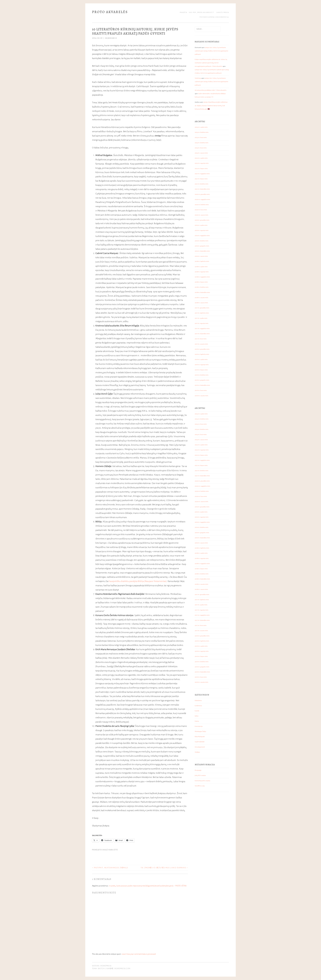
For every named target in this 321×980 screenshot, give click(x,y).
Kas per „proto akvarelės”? (201, 12)
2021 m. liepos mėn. (201, 179)
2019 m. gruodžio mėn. (202, 220)
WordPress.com (122, 968)
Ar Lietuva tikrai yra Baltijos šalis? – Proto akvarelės (210, 90)
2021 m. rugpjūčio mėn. (202, 174)
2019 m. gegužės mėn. (202, 246)
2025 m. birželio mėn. (202, 132)
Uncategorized (200, 747)
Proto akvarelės (110, 12)
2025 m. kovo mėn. (201, 137)
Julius (196, 716)
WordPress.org (200, 786)
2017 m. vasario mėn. (201, 344)
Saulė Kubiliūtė (110, 850)
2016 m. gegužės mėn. (202, 380)
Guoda (197, 711)
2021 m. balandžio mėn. (202, 189)
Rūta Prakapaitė (200, 736)
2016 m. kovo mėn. (201, 390)
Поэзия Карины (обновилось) (214, 17)
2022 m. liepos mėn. (201, 168)
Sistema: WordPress (101, 966)
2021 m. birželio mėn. (202, 184)
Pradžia (183, 12)
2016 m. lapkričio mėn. (202, 354)
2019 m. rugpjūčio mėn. (202, 235)
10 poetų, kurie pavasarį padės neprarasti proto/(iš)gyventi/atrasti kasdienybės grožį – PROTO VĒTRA (147, 886)
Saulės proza (222, 12)
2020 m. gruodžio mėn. (202, 194)
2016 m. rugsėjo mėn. (202, 364)
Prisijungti (198, 770)
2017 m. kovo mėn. (201, 339)
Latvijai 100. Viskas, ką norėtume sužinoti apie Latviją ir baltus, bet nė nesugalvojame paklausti (211, 51)
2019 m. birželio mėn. (202, 241)
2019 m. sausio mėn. (201, 256)
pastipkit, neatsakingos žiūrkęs (110, 868)
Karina (197, 721)
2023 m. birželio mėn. (202, 143)
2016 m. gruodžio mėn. (202, 349)
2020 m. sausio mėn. (202, 215)
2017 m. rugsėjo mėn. (202, 323)
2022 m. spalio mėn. (201, 158)
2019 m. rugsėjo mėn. (202, 230)
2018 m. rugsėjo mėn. (202, 272)
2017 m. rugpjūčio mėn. (202, 328)
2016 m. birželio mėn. (202, 375)
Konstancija (199, 726)
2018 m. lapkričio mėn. (202, 261)
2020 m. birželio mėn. (202, 204)
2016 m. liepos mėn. (201, 370)
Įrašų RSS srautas (200, 775)
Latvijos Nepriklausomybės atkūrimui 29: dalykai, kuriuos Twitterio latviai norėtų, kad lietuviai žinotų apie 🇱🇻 (211, 105)
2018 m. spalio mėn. (201, 266)
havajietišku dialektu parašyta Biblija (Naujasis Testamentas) (138, 581)
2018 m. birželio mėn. (202, 287)
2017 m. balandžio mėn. (202, 334)
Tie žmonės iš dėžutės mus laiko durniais (164, 868)
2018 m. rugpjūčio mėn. (202, 277)
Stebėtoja (198, 78)
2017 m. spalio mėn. (201, 318)
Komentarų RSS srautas (202, 781)
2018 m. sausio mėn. (201, 303)
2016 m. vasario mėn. (202, 396)
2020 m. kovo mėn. (201, 210)
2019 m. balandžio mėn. (202, 251)
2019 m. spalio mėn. (201, 225)
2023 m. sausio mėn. (201, 153)
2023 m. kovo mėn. (201, 148)
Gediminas (198, 705)
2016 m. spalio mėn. (201, 359)
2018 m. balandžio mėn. (202, 292)
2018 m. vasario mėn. (202, 297)
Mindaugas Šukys (200, 731)
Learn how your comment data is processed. (139, 954)
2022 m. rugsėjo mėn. (202, 163)
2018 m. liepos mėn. (201, 282)
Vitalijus (197, 752)
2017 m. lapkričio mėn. (202, 313)
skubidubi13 (111, 38)
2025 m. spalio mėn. (201, 127)
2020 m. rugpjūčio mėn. (202, 199)
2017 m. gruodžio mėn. (202, 308)
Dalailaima (198, 700)
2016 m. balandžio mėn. (202, 385)
